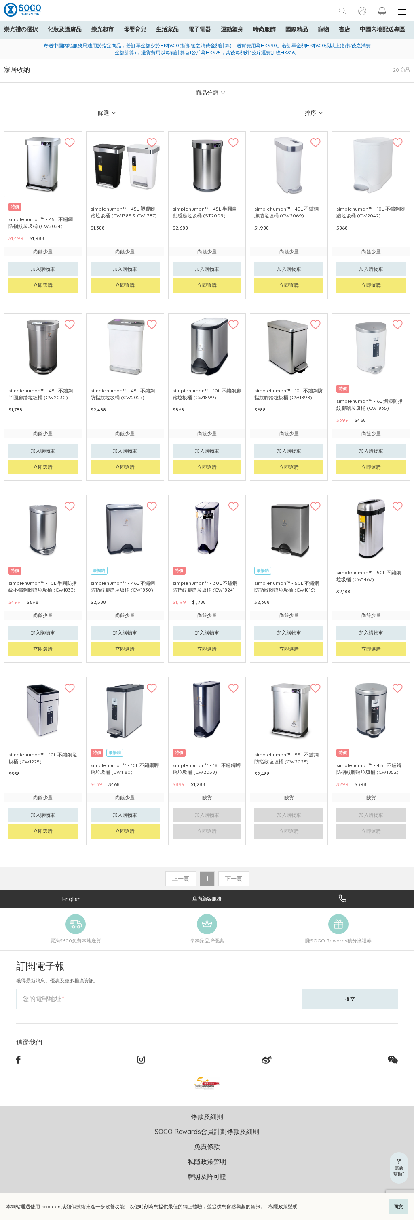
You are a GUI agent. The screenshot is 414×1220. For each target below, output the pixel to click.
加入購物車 (43, 269)
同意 (398, 1206)
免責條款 (207, 1146)
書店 (344, 29)
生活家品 (167, 29)
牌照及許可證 (207, 1176)
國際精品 (296, 29)
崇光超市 (102, 29)
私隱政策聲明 (283, 1206)
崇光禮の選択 (21, 29)
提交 (350, 999)
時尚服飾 (264, 29)
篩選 (103, 112)
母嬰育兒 (135, 29)
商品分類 (207, 92)
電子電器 (199, 29)
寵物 (323, 29)
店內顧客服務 (207, 899)
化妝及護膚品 (65, 29)
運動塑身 (232, 29)
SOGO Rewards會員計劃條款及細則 (207, 1131)
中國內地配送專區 (382, 29)
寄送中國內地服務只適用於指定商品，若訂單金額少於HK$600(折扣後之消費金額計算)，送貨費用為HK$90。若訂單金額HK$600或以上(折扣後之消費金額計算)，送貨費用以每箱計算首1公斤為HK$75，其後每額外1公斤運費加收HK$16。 (207, 48)
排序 (310, 112)
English (71, 899)
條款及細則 (207, 1117)
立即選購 (43, 285)
